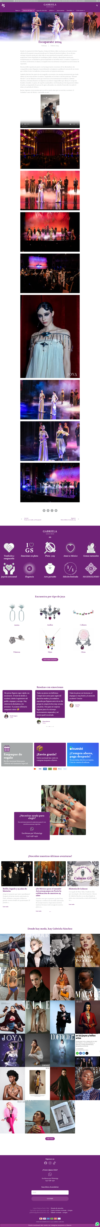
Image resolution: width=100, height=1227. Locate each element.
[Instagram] (50, 1163)
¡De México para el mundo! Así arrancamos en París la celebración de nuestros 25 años (48, 892)
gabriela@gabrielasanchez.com (39, 1212)
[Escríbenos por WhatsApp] (32, 829)
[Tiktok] (54, 1163)
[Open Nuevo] (19, 10)
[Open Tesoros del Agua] (33, 10)
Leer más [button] (5, 906)
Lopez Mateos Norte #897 (41, 1208)
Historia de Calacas (78, 889)
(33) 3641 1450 (44, 1210)
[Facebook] (45, 1163)
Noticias (44, 46)
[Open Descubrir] (73, 10)
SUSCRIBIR (50, 1198)
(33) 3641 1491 (34, 1210)
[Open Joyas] (53, 10)
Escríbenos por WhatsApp (32, 833)
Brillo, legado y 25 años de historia (15, 890)
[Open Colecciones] (84, 10)
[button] (44, 510)
